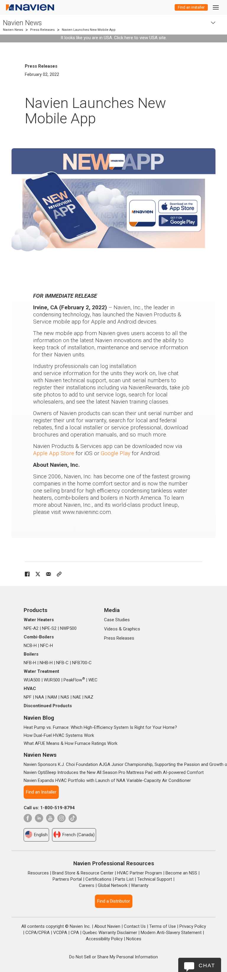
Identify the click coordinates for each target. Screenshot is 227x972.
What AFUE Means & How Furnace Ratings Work (70, 743)
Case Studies (117, 619)
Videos (111, 629)
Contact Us (135, 926)
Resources (38, 873)
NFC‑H (46, 645)
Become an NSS (181, 873)
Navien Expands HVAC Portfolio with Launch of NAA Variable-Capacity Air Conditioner (107, 780)
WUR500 (52, 680)
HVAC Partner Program (139, 873)
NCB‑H (30, 645)
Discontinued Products (48, 705)
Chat (207, 965)
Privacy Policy (192, 926)
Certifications (98, 879)
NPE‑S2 (49, 628)
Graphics (131, 629)
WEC (93, 680)
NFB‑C (62, 662)
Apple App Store (53, 453)
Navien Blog (39, 717)
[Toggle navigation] (215, 7)
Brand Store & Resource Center (83, 873)
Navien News (22, 23)
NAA (39, 697)
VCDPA (60, 932)
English (41, 834)
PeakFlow (74, 680)
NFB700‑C (82, 662)
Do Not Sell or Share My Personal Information (113, 957)
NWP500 (68, 628)
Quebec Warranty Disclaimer (109, 932)
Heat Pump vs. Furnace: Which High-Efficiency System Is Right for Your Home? (100, 727)
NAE (77, 697)
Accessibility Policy (104, 938)
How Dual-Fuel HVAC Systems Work (59, 735)
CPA (75, 932)
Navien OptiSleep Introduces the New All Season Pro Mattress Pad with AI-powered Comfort (114, 772)
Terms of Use (162, 926)
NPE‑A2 (31, 628)
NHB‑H (46, 662)
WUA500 (32, 680)
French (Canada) (78, 834)
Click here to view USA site (140, 37)
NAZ (89, 697)
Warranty (139, 885)
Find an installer (191, 7)
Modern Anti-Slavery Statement (171, 932)
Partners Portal (67, 879)
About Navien (107, 926)
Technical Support (154, 879)
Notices (133, 938)
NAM (52, 697)
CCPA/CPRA (37, 932)
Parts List (124, 879)
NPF (28, 697)
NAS (65, 697)
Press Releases (42, 30)
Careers (86, 885)
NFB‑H (30, 662)
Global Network (112, 885)
